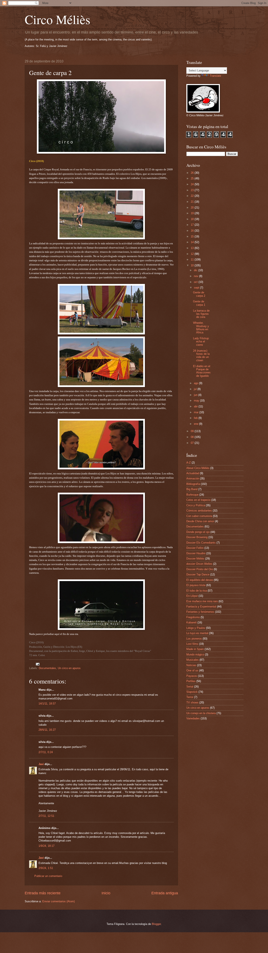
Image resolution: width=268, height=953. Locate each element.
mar (196, 412)
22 (193, 195)
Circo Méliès (57, 19)
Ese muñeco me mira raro (202, 601)
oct (196, 282)
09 (193, 431)
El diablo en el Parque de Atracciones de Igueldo (202, 371)
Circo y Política (195, 505)
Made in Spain (195, 649)
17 (193, 224)
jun (196, 394)
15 (193, 236)
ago (196, 383)
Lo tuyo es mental (197, 633)
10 (193, 265)
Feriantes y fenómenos (200, 611)
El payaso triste (195, 585)
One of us (192, 670)
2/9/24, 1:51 (46, 868)
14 (193, 242)
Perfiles (191, 681)
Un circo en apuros (69, 668)
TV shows (192, 702)
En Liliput (192, 595)
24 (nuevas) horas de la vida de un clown (201, 355)
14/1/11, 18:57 (47, 703)
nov (196, 276)
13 (193, 248)
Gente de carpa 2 (199, 294)
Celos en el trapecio (198, 499)
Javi (41, 764)
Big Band (191, 489)
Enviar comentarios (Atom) (58, 901)
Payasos (191, 675)
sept (197, 287)
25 (193, 178)
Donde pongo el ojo (198, 531)
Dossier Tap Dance (197, 574)
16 (193, 230)
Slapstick (192, 691)
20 (193, 207)
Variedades (193, 718)
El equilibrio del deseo (199, 579)
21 (193, 201)
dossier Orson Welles (199, 563)
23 (193, 190)
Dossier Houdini (195, 553)
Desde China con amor (200, 521)
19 (193, 213)
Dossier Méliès (195, 558)
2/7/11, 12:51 (46, 815)
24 (193, 184)
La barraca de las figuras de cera (201, 314)
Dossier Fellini (195, 547)
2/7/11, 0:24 (46, 752)
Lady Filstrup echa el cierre (201, 341)
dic (196, 270)
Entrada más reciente (43, 893)
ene (196, 423)
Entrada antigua (164, 893)
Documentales (47, 668)
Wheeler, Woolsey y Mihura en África (201, 327)
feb (196, 418)
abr (196, 406)
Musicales (192, 659)
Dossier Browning (196, 537)
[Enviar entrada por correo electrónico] (37, 663)
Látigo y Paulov (195, 627)
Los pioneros (194, 638)
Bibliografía (193, 484)
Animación (192, 478)
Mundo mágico (195, 654)
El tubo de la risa (196, 590)
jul (195, 389)
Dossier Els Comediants (201, 542)
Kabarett (191, 622)
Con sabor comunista (199, 516)
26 (193, 172)
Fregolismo (193, 617)
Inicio (106, 893)
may (197, 400)
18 (193, 219)
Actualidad (192, 473)
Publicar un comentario (48, 876)
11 (193, 259)
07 (193, 442)
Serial (189, 686)
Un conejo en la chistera (201, 713)
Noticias (191, 665)
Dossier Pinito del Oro (199, 569)
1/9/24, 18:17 (46, 845)
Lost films (192, 643)
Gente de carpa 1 (199, 303)
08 (193, 437)
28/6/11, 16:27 (47, 729)
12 (193, 253)
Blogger (156, 924)
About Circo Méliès (197, 468)
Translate (215, 75)
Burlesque (192, 494)
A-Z (188, 462)
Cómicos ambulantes (199, 510)
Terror (189, 697)
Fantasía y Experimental (201, 606)
